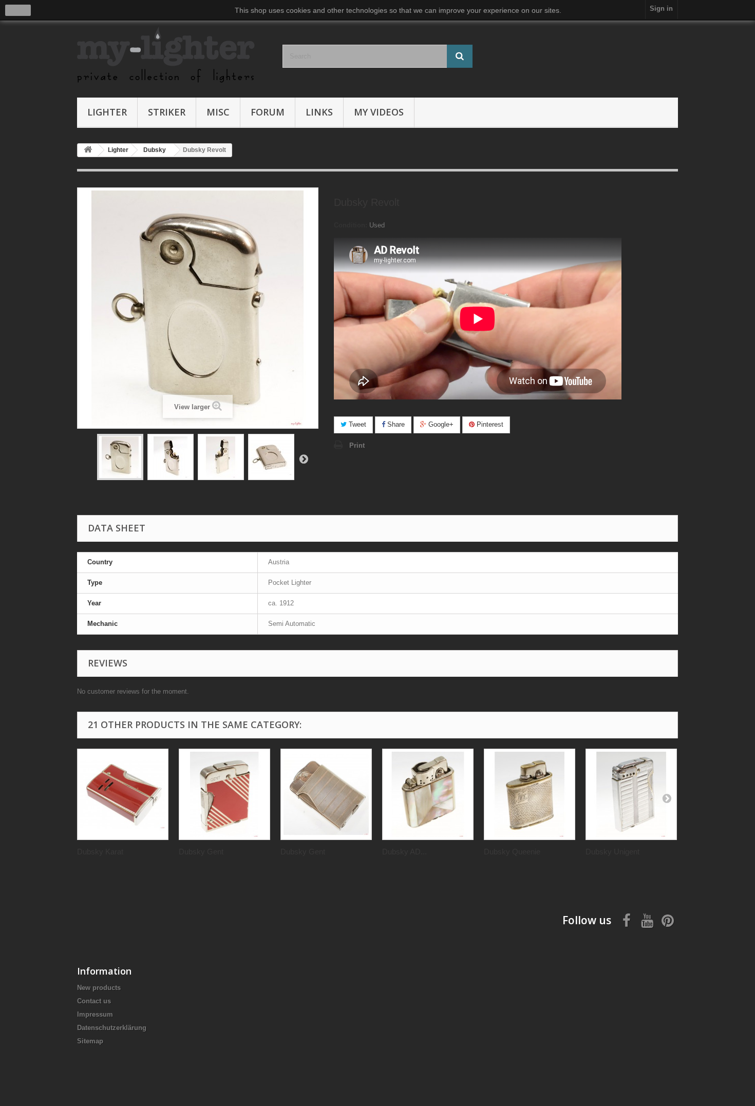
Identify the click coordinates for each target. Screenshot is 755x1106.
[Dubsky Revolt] (120, 457)
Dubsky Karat (100, 851)
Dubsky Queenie (512, 851)
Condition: (350, 225)
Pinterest (489, 424)
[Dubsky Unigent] (631, 794)
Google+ (440, 424)
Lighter (107, 112)
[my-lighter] (172, 56)
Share (395, 424)
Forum (268, 112)
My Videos (379, 112)
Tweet (356, 424)
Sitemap (90, 1041)
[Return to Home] (88, 150)
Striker (166, 112)
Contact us (94, 1001)
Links (319, 112)
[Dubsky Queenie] (529, 794)
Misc (218, 112)
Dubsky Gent (201, 851)
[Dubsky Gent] (224, 794)
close (18, 10)
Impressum (95, 1014)
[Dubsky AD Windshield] (428, 794)
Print (357, 445)
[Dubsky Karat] (122, 794)
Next (303, 458)
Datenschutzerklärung (111, 1028)
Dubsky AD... (404, 851)
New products (99, 987)
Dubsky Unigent (612, 851)
